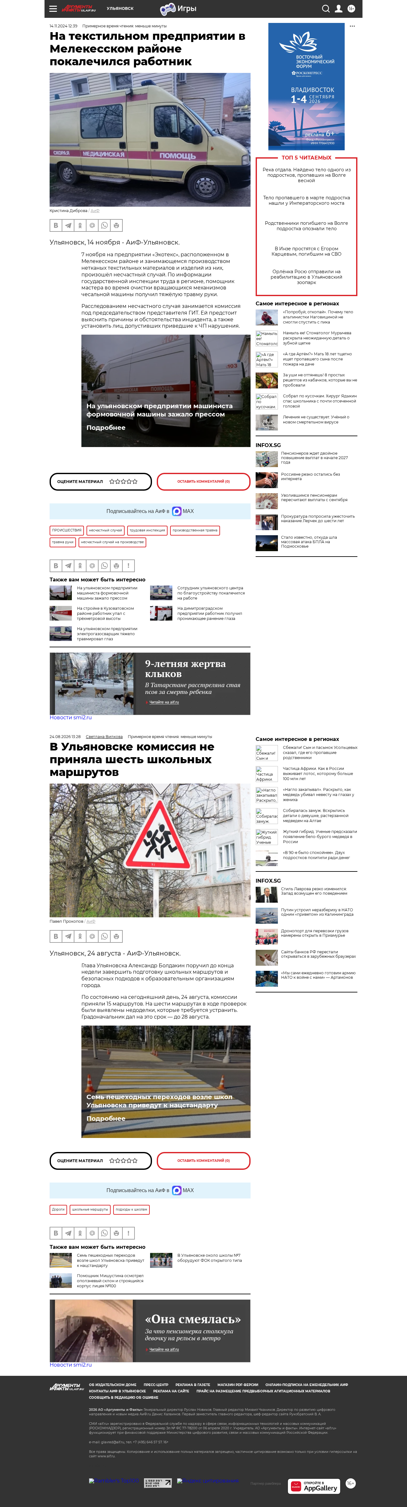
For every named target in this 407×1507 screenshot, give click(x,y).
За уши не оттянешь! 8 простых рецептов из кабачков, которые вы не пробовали (320, 380)
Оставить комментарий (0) (203, 482)
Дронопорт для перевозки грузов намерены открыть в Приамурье (314, 933)
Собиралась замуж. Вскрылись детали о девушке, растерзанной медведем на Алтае (315, 815)
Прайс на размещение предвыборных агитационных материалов (263, 1391)
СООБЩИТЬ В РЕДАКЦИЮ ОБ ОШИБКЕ (123, 1398)
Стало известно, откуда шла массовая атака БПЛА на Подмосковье (309, 542)
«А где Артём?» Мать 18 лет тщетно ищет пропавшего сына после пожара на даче (317, 359)
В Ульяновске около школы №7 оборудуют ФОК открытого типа (209, 1258)
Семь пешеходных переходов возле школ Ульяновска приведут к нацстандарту (159, 1101)
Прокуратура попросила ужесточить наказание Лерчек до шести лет (318, 518)
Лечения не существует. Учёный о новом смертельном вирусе (316, 419)
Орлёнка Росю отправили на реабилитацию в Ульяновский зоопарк (306, 277)
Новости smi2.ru (71, 717)
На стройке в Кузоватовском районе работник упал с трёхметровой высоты (105, 613)
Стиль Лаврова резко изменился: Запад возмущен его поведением (314, 891)
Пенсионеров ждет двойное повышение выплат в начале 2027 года (314, 458)
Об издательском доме (112, 1385)
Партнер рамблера (266, 1483)
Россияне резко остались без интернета (310, 476)
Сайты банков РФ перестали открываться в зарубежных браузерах (318, 954)
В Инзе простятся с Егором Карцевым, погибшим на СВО (306, 251)
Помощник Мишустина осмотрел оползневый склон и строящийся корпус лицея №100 (110, 1280)
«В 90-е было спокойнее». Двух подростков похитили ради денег (316, 855)
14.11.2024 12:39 (63, 26)
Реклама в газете (193, 1385)
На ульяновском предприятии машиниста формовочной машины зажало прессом (159, 410)
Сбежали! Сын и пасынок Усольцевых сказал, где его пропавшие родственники (320, 752)
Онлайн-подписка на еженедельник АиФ (307, 1385)
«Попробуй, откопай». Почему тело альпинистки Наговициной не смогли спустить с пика (318, 316)
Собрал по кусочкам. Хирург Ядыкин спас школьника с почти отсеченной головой (320, 401)
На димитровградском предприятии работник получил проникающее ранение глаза (209, 613)
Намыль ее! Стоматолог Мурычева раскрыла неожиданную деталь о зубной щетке (317, 338)
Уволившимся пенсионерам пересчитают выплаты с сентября (314, 497)
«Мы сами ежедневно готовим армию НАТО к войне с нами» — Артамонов (318, 975)
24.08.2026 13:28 (65, 736)
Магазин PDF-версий (237, 1385)
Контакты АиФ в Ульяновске (117, 1391)
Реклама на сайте (171, 1391)
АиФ (95, 210)
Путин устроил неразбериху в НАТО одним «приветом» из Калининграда (317, 912)
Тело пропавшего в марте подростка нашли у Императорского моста (306, 200)
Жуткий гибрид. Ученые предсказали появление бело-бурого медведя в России (320, 836)
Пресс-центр (156, 1385)
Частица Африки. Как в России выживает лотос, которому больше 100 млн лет (318, 773)
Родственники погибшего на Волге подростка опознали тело (306, 226)
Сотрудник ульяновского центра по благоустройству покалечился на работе (211, 593)
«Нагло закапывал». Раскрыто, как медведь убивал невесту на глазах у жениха (318, 794)
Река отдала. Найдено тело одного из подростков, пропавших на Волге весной (307, 175)
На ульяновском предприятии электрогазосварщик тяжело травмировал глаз (107, 633)
